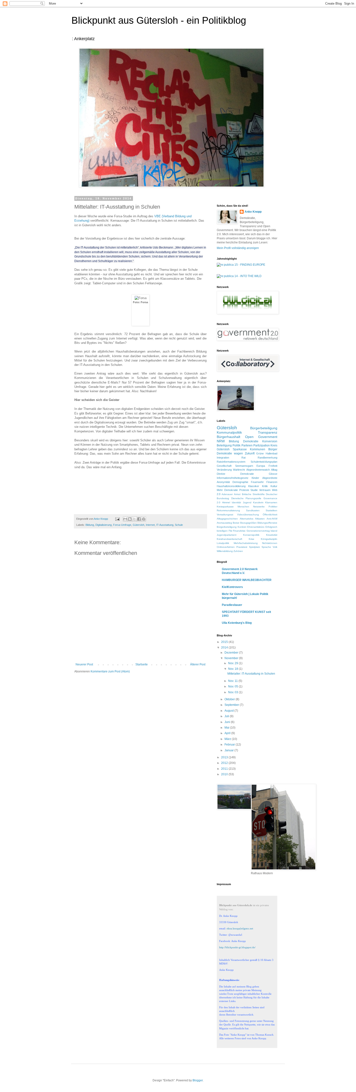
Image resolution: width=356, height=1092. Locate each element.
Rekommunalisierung (228, 510)
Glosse (273, 473)
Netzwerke (259, 506)
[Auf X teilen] (134, 519)
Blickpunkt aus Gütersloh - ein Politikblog (158, 20)
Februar (230, 744)
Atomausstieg (224, 522)
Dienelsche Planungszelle (246, 498)
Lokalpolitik (223, 543)
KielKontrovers (232, 587)
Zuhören (238, 551)
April (227, 733)
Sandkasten (253, 510)
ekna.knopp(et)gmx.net (240, 928)
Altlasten (260, 518)
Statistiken (271, 510)
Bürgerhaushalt (228, 437)
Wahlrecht (239, 469)
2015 (225, 642)
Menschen (243, 506)
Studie (254, 490)
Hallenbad (271, 453)
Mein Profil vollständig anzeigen (238, 248)
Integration (223, 457)
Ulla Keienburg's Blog (237, 623)
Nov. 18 (233, 668)
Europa (260, 465)
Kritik (265, 486)
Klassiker (253, 486)
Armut (237, 494)
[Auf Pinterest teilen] (143, 519)
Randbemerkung (267, 457)
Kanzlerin (258, 502)
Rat (243, 457)
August (229, 710)
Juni (227, 722)
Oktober (230, 699)
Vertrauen (265, 490)
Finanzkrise (239, 530)
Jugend (247, 502)
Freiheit (273, 465)
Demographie (240, 482)
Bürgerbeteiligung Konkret (231, 527)
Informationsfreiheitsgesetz (232, 477)
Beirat (236, 522)
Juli (227, 716)
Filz (230, 530)
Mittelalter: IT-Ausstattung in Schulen (251, 673)
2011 (225, 768)
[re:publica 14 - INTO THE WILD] (239, 276)
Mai (227, 727)
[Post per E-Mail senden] (117, 518)
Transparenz (267, 432)
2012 (225, 763)
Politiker (273, 506)
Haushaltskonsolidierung (231, 486)
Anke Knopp (253, 211)
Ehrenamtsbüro (255, 527)
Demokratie (250, 441)
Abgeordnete (269, 477)
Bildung (89, 524)
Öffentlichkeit (270, 514)
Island (274, 530)
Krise (251, 539)
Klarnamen (271, 502)
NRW (221, 441)
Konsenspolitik (251, 535)
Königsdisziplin (269, 539)
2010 (225, 774)
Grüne (260, 453)
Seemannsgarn (244, 465)
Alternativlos (246, 518)
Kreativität (271, 535)
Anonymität (223, 482)
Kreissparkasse (225, 506)
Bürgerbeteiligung (263, 428)
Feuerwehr (257, 482)
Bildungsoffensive (267, 522)
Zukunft (250, 453)
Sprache (266, 547)
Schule (179, 524)
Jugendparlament (226, 535)
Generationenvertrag (258, 530)
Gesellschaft (224, 465)
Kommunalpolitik (229, 432)
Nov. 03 (233, 692)
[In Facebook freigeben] (139, 519)
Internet (150, 524)
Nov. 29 (233, 663)
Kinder (255, 477)
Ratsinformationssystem (231, 461)
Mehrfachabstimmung (246, 543)
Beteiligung (224, 445)
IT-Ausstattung (164, 524)
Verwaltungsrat (225, 514)
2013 (225, 757)
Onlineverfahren (226, 547)
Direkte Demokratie (235, 473)
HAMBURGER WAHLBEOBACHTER (246, 580)
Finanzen (271, 482)
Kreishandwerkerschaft (229, 539)
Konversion (269, 441)
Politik (236, 445)
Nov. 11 (233, 681)
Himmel (226, 502)
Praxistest (241, 547)
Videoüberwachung (248, 514)
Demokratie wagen (230, 453)
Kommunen (257, 449)
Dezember (231, 652)
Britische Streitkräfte (253, 494)
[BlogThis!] (129, 519)
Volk (275, 547)
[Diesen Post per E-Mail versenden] (125, 519)
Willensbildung (225, 551)
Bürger (272, 449)
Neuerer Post (84, 664)
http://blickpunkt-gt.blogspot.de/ (237, 947)
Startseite (141, 664)
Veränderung (224, 469)
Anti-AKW (272, 518)
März (228, 739)
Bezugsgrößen (248, 522)
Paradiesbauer (232, 605)
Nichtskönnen (269, 543)
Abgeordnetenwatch (258, 469)
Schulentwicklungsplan (264, 461)
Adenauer (227, 494)
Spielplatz (254, 547)
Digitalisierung (103, 524)
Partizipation (261, 445)
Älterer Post (197, 664)
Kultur (274, 486)
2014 (225, 647)
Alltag (274, 469)
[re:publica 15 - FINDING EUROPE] (241, 264)
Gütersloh (138, 524)
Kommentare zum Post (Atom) (110, 671)
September (232, 705)
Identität (236, 502)
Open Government (261, 437)
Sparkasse (240, 449)
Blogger (198, 1080)
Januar (229, 750)
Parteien (247, 445)
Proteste (244, 490)
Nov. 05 (233, 686)
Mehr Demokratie (227, 490)
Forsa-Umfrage (122, 524)
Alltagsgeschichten (227, 518)
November (231, 658)
